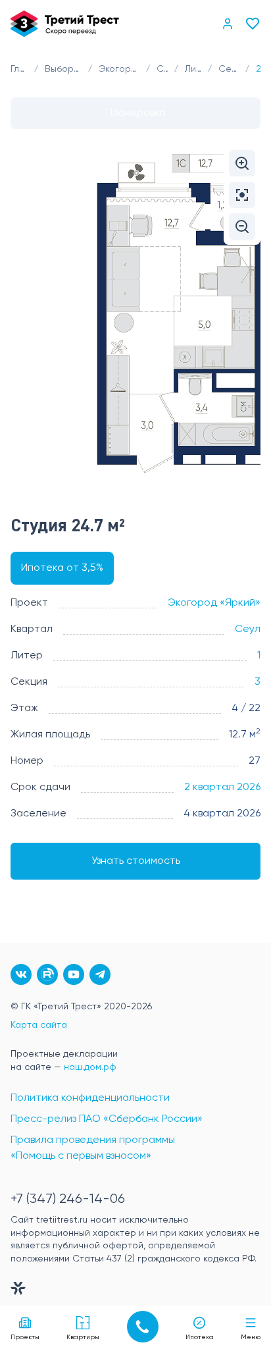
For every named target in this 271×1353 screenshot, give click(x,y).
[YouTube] (73, 974)
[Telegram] (100, 974)
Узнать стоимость (135, 861)
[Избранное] (252, 24)
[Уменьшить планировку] (242, 226)
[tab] (135, 113)
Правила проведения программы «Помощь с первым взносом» (93, 1148)
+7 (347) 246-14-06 (68, 1199)
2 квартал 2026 (222, 787)
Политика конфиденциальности (90, 1098)
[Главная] (65, 24)
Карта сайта (39, 1025)
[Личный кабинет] (227, 23)
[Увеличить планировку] (242, 163)
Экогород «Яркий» (214, 603)
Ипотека (199, 1337)
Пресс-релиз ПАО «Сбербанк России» (107, 1119)
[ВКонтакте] (21, 974)
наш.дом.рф (90, 1067)
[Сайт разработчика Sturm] (135, 1291)
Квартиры (82, 1337)
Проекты (25, 1337)
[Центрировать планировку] (242, 195)
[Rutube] (47, 974)
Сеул (247, 629)
